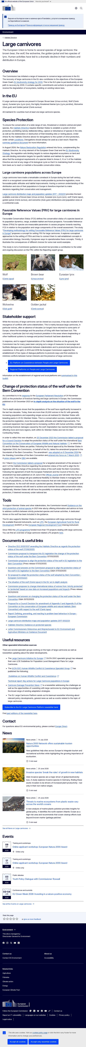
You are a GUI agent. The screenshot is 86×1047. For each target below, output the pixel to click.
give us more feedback (32, 919)
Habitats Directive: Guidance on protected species (29, 625)
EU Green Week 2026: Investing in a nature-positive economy (42, 894)
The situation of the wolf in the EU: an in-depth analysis (37, 582)
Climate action (8, 981)
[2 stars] (6, 918)
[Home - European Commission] (9, 7)
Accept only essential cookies (43, 1042)
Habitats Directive (11, 37)
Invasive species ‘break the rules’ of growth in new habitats (54, 772)
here (61, 533)
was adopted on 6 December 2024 (64, 452)
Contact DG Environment (12, 958)
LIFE (42, 522)
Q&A (24, 458)
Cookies (52, 1015)
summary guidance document (15, 143)
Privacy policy (64, 1015)
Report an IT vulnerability (12, 1015)
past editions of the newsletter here (22, 713)
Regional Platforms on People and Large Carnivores (32, 369)
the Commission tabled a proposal (27, 463)
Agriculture (7, 973)
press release (10, 458)
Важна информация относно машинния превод (45, 25)
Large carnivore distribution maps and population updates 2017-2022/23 (39, 621)
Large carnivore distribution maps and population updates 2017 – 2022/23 (34, 194)
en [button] (76, 8)
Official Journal (52, 475)
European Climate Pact (11, 990)
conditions (18, 140)
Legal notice (7, 1019)
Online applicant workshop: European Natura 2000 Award (40, 847)
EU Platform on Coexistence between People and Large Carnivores (39, 363)
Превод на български (16, 25)
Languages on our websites (35, 1015)
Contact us (58, 1011)
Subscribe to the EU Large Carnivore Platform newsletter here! (31, 707)
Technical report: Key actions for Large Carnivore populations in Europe (38, 681)
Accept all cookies (18, 1042)
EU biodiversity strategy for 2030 (28, 82)
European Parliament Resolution (49, 396)
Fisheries (6, 977)
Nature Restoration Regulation (33, 147)
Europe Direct (61, 726)
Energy (5, 986)
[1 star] (4, 918)
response (26, 396)
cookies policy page (40, 1033)
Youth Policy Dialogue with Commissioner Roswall (36, 879)
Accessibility (49, 958)
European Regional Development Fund (45, 525)
